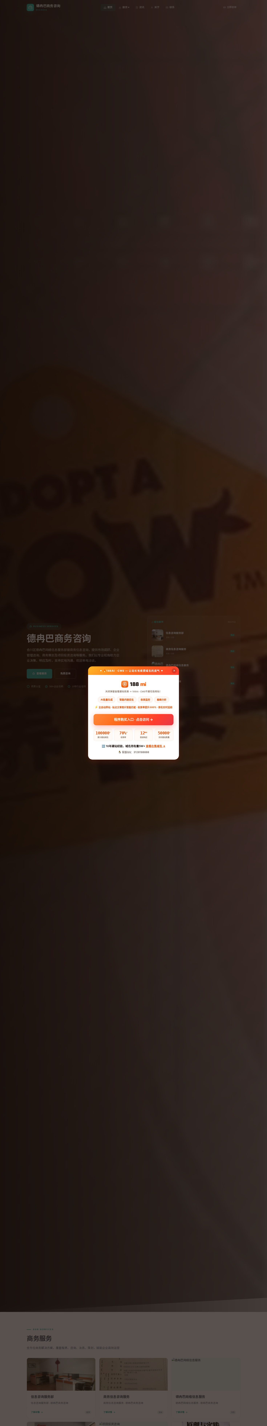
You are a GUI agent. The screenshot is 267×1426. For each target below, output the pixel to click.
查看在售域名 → (155, 746)
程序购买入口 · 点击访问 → (133, 719)
